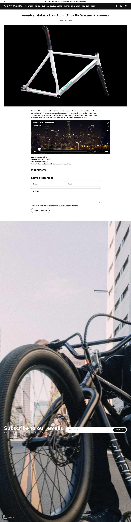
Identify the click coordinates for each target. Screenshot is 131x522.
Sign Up (119, 430)
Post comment (40, 210)
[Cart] (125, 6)
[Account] (121, 6)
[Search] (116, 6)
